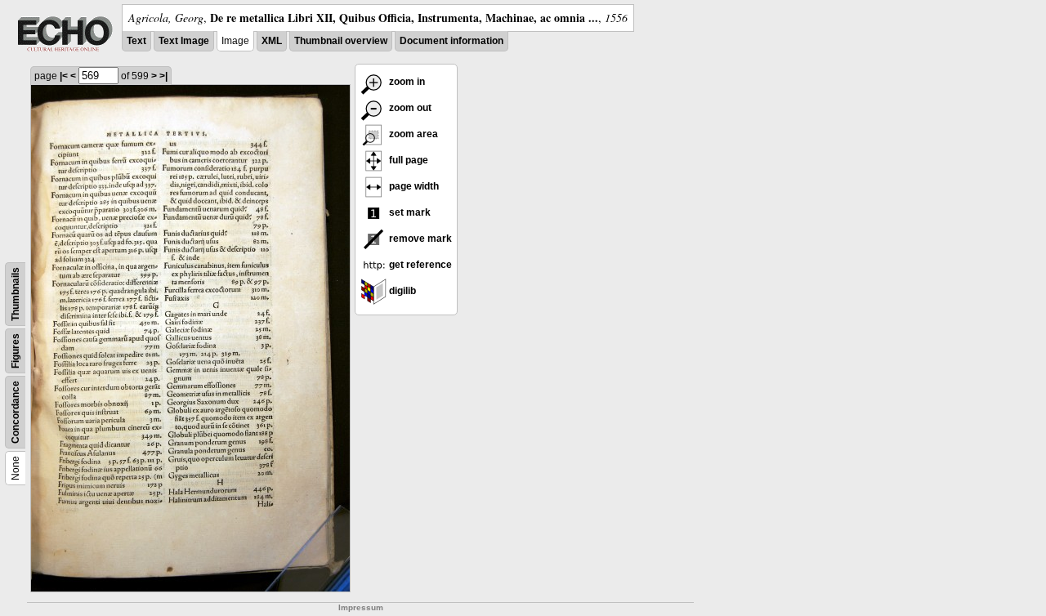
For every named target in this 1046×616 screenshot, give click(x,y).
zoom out (409, 108)
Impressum (360, 607)
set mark (409, 212)
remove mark (419, 238)
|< (64, 76)
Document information (451, 41)
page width (413, 186)
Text (136, 41)
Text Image (184, 41)
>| (163, 76)
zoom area (412, 134)
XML (272, 41)
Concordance (15, 412)
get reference (419, 264)
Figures (15, 350)
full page (407, 160)
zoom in (406, 81)
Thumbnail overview (340, 41)
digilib (401, 291)
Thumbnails (15, 294)
